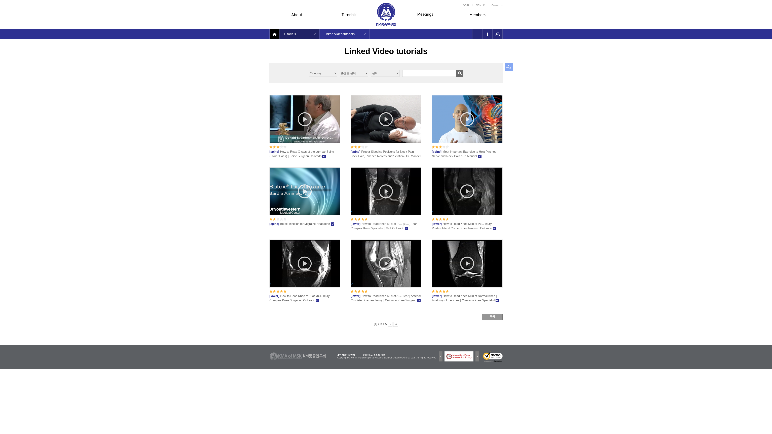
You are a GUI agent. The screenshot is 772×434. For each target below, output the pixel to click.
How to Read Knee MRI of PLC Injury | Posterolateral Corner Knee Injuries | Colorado (462, 226)
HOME (274, 34)
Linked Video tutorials (339, 34)
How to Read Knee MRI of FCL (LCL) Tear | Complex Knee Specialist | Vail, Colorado (384, 226)
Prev (440, 356)
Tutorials (348, 17)
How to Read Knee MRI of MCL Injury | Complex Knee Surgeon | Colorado (300, 298)
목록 (492, 316)
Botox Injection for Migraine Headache (300, 223)
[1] (375, 324)
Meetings (424, 17)
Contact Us (497, 5)
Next (477, 356)
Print (497, 34)
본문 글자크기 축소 (477, 34)
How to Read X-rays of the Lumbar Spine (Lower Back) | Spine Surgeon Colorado (301, 154)
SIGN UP (480, 5)
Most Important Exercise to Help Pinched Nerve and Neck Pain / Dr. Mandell (464, 154)
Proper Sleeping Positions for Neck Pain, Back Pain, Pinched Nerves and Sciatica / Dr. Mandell (386, 154)
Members (476, 17)
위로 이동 (509, 67)
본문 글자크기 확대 (487, 34)
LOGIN (465, 5)
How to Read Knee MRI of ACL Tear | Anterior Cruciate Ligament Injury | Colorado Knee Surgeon (386, 298)
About (295, 17)
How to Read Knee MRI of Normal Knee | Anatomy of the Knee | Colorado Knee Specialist (464, 298)
